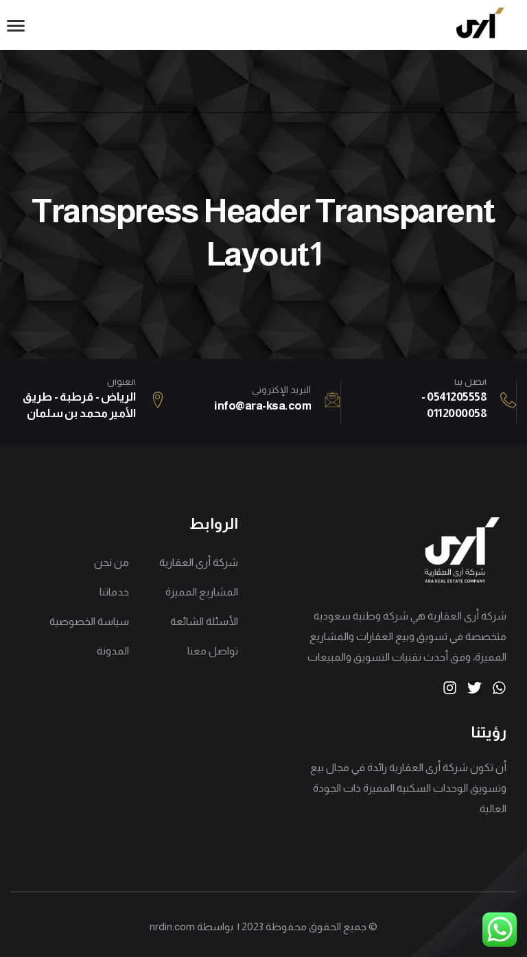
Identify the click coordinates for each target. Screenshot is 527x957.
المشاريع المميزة (201, 592)
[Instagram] (450, 688)
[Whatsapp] (499, 688)
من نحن (111, 562)
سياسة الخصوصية (89, 621)
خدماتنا (114, 592)
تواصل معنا (212, 651)
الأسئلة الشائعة (203, 621)
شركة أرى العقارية (198, 562)
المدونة (113, 651)
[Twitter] (474, 688)
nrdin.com (172, 926)
